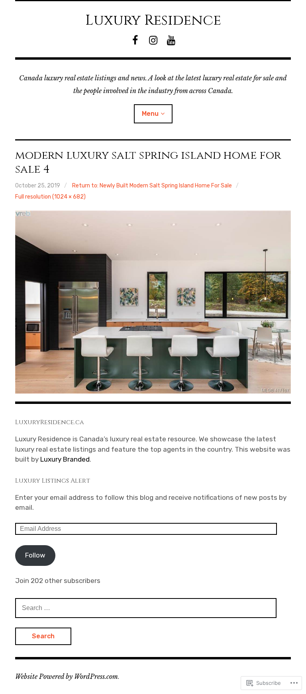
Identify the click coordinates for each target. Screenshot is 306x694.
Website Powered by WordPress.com (66, 676)
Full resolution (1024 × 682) (50, 196)
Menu (150, 113)
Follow (35, 555)
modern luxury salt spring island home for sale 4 (148, 162)
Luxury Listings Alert (52, 480)
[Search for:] (146, 608)
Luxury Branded (65, 459)
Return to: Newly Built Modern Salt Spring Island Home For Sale (152, 185)
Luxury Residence (153, 20)
